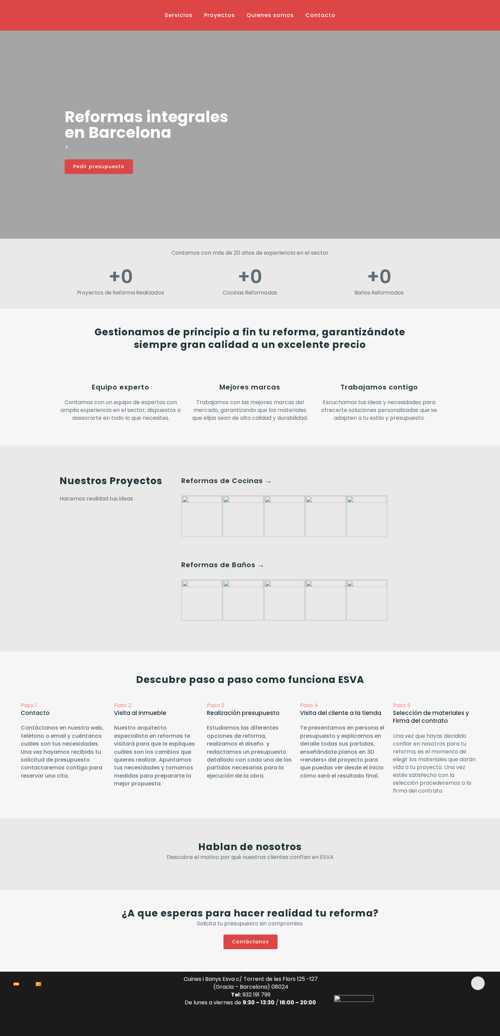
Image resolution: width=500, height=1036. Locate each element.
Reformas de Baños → (223, 565)
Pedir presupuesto (98, 166)
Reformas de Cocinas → (226, 480)
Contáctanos (250, 941)
